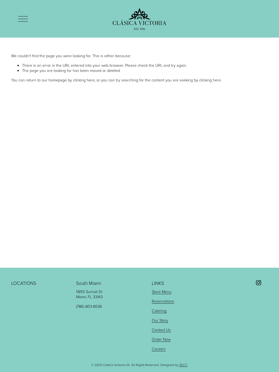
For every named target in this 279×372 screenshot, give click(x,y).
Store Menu (161, 291)
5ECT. (183, 365)
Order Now (161, 339)
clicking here (84, 80)
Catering (159, 310)
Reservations (163, 301)
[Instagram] (258, 282)
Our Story (160, 320)
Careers (159, 348)
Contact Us (161, 329)
